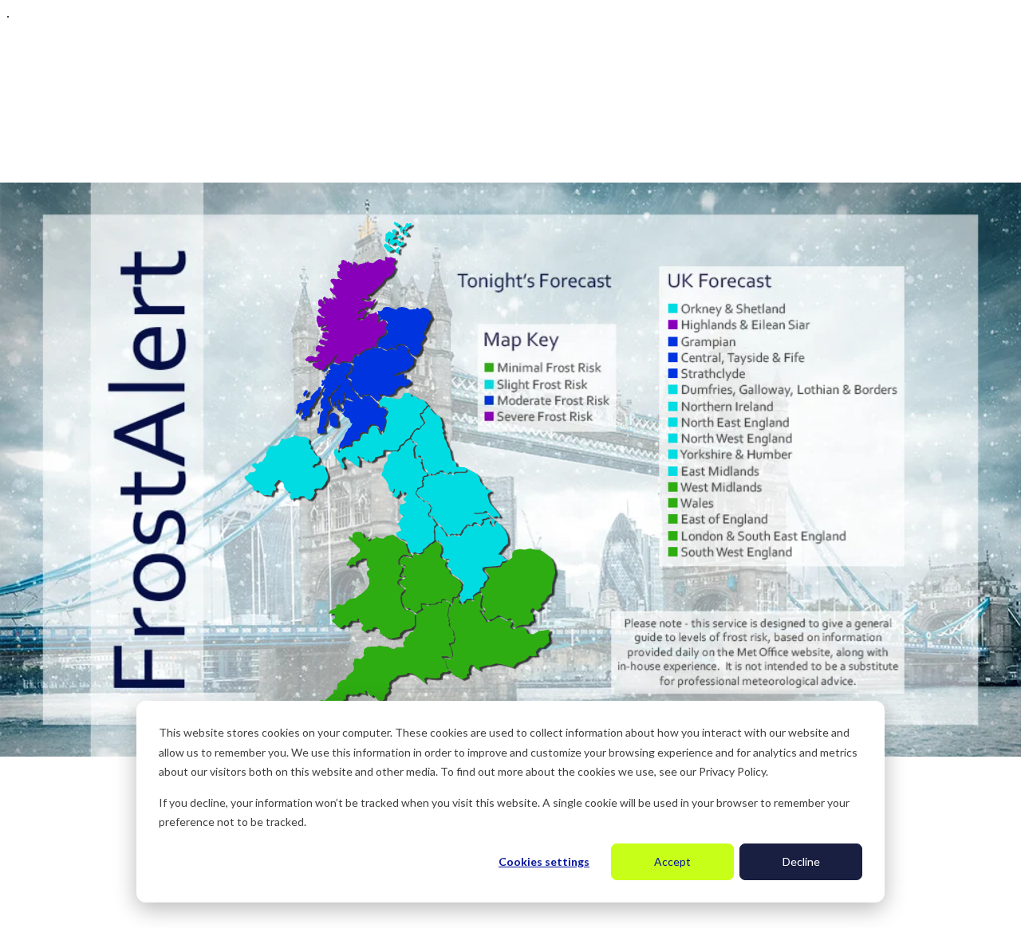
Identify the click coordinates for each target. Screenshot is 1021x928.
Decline (801, 861)
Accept (672, 861)
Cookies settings (544, 861)
